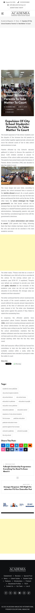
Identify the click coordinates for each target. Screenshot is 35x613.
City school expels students (10, 393)
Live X (28, 586)
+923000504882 (24, 2)
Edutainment (8, 576)
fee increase (6, 418)
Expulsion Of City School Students (12, 414)
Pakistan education (19, 418)
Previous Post (10, 464)
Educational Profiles (14, 584)
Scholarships (18, 581)
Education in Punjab (24, 401)
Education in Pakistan (9, 401)
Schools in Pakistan (8, 431)
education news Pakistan (10, 405)
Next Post (26, 484)
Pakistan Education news (10, 422)
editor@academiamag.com (18, 5)
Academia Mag (10, 107)
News (6, 578)
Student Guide (27, 578)
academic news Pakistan (10, 388)
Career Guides (15, 578)
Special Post (28, 576)
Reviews (18, 576)
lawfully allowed (9, 193)
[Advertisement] (17, 46)
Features (8, 581)
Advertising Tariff (16, 7)
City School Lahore (8, 397)
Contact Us (9, 586)
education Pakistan (8, 410)
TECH (26, 584)
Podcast (28, 581)
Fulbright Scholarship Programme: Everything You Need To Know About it (17, 469)
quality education (10, 286)
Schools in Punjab (22, 431)
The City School (7, 435)
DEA (3, 323)
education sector (22, 410)
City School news (21, 397)
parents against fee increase (11, 427)
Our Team (19, 586)
